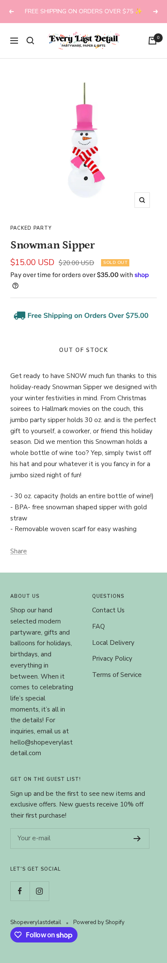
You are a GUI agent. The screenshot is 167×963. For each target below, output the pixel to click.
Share (18, 551)
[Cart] (152, 40)
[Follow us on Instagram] (39, 891)
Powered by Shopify (99, 922)
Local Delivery (113, 642)
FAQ (98, 626)
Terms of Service (117, 675)
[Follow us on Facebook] (20, 891)
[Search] (30, 40)
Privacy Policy (112, 658)
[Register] (137, 839)
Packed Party (31, 228)
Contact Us (108, 610)
